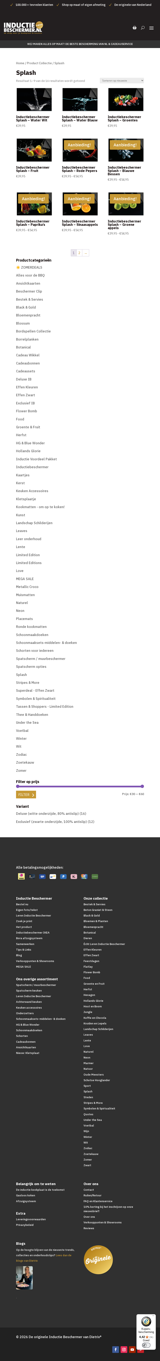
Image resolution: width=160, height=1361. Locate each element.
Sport (87, 1086)
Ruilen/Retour (92, 1195)
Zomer (21, 770)
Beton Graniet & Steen (98, 910)
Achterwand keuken (29, 1002)
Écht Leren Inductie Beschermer (104, 944)
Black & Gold (26, 307)
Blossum (23, 323)
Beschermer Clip (29, 291)
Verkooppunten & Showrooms (35, 961)
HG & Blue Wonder (30, 443)
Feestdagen (91, 961)
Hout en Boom (93, 1006)
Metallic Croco (27, 587)
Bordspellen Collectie (33, 331)
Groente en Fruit (94, 984)
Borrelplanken (27, 339)
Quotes (88, 1114)
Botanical (23, 347)
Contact (89, 1190)
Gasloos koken (25, 1195)
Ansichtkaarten (28, 283)
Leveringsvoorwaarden (31, 1219)
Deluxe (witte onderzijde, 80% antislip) (47, 813)
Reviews (89, 1228)
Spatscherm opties (31, 666)
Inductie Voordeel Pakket (36, 459)
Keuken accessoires (29, 1007)
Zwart (87, 1165)
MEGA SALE (25, 579)
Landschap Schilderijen (34, 523)
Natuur (88, 1069)
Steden (88, 1097)
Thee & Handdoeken (32, 715)
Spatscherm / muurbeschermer (40, 659)
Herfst (21, 435)
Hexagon (89, 995)
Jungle (88, 1012)
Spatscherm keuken (29, 990)
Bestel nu (22, 904)
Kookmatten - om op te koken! (40, 507)
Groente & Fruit (28, 427)
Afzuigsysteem (26, 1201)
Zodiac (21, 754)
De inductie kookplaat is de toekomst (40, 1190)
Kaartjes (23, 475)
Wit (18, 746)
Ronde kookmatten (31, 627)
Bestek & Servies (29, 299)
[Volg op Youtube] (132, 1349)
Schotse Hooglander (97, 1080)
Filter (23, 794)
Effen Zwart (25, 395)
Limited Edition (28, 555)
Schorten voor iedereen (35, 650)
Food (20, 419)
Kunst (20, 515)
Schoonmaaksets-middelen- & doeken (46, 643)
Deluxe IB (23, 379)
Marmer (89, 1063)
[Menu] (153, 1316)
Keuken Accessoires (32, 491)
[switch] (146, 1345)
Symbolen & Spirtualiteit (99, 1108)
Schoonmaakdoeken (32, 635)
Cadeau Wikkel (28, 355)
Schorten (22, 1036)
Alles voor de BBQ (30, 275)
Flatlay (88, 966)
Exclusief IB (25, 403)
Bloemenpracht (28, 315)
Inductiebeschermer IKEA (33, 932)
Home (20, 63)
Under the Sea (27, 722)
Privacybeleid (25, 1225)
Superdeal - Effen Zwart (35, 690)
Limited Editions (29, 563)
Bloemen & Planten (96, 921)
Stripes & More (27, 682)
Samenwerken (25, 944)
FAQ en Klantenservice (98, 1201)
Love (20, 571)
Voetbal (22, 731)
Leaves (21, 531)
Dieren (88, 938)
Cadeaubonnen (28, 363)
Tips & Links (23, 949)
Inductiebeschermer (32, 467)
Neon (20, 611)
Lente (20, 547)
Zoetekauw (25, 762)
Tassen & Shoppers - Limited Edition (44, 706)
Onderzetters (25, 1013)
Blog (19, 955)
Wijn (86, 1131)
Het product (24, 927)
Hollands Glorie (28, 451)
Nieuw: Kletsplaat (27, 1053)
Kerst (20, 483)
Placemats (24, 619)
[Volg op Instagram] (124, 1349)
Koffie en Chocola (95, 1018)
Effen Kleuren (27, 387)
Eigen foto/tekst (27, 910)
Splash (21, 675)
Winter (21, 738)
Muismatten (25, 595)
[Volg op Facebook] (115, 1349)
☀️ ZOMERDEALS (29, 267)
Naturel (22, 603)
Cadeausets (25, 371)
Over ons (89, 1217)
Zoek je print (24, 921)
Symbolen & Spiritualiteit (36, 699)
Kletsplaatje (26, 499)
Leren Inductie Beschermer (33, 915)
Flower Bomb (26, 411)
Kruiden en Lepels (95, 1023)
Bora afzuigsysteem (29, 938)
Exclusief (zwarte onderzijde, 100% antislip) (51, 822)
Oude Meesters (94, 1074)
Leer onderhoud (28, 539)
